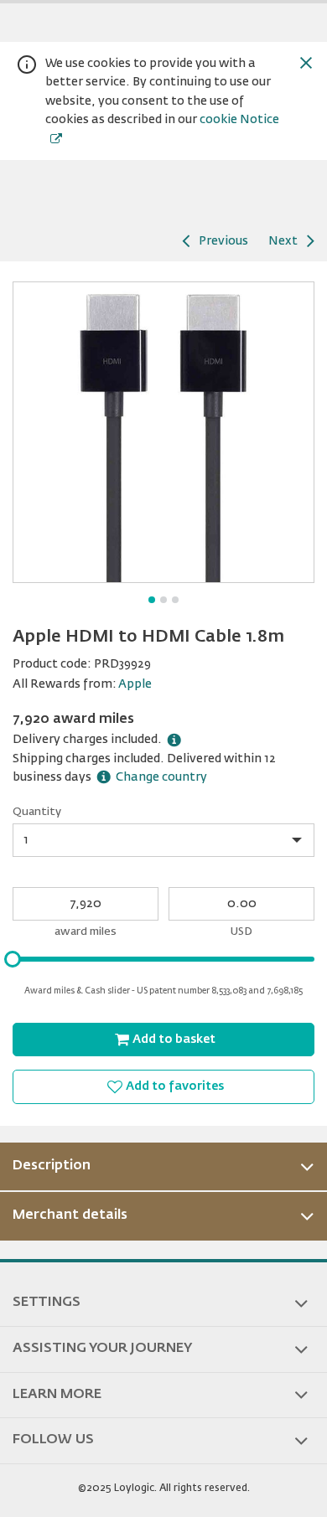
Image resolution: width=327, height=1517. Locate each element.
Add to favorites (175, 1086)
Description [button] (52, 1166)
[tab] (163, 1167)
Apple (135, 684)
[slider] (12, 959)
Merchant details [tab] (70, 1215)
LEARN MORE (57, 1394)
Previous (223, 241)
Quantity (37, 812)
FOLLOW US (53, 1440)
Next (283, 241)
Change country (161, 777)
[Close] (306, 62)
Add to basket (173, 1039)
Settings (46, 1302)
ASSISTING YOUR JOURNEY (102, 1348)
